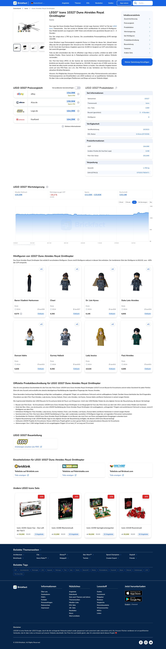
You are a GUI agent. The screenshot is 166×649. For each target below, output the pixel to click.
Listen (99, 613)
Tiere (65, 570)
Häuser (121, 570)
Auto (71, 570)
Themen (78, 3)
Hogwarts (49, 570)
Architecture (17, 555)
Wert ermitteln (74, 616)
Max (151, 202)
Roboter (94, 570)
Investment (101, 594)
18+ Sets (72, 608)
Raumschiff (85, 570)
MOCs (99, 611)
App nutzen (124, 3)
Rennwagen (35, 570)
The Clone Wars (19, 574)
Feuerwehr (113, 570)
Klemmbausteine (103, 605)
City (38, 555)
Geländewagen (138, 570)
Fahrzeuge (58, 570)
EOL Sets (72, 605)
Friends (132, 558)
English (127, 604)
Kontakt (44, 600)
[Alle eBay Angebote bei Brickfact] (20, 94)
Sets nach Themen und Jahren (79, 597)
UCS (43, 570)
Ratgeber (100, 597)
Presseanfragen (46, 602)
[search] (135, 3)
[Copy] (116, 88)
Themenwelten (74, 600)
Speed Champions (112, 555)
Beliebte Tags (20, 565)
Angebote (65, 3)
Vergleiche (101, 602)
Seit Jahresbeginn (142, 202)
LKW (146, 570)
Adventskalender (24, 570)
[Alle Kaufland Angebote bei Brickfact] (20, 119)
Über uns (44, 592)
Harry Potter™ (42, 558)
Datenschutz (45, 605)
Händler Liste (74, 602)
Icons (147, 103)
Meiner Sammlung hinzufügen (137, 62)
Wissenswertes (102, 608)
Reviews (100, 600)
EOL (88, 3)
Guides (110, 3)
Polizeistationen (103, 570)
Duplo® (132, 555)
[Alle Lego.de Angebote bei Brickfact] (20, 111)
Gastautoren (45, 594)
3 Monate (128, 202)
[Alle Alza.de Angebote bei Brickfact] (20, 102)
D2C (16, 570)
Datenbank (73, 594)
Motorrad (128, 570)
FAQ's (43, 597)
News (71, 613)
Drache (77, 570)
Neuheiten (99, 3)
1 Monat (121, 202)
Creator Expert (111, 558)
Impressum (45, 608)
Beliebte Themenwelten (26, 550)
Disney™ (63, 555)
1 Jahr (134, 202)
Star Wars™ (87, 555)
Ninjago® (63, 558)
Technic (85, 558)
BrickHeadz (17, 558)
